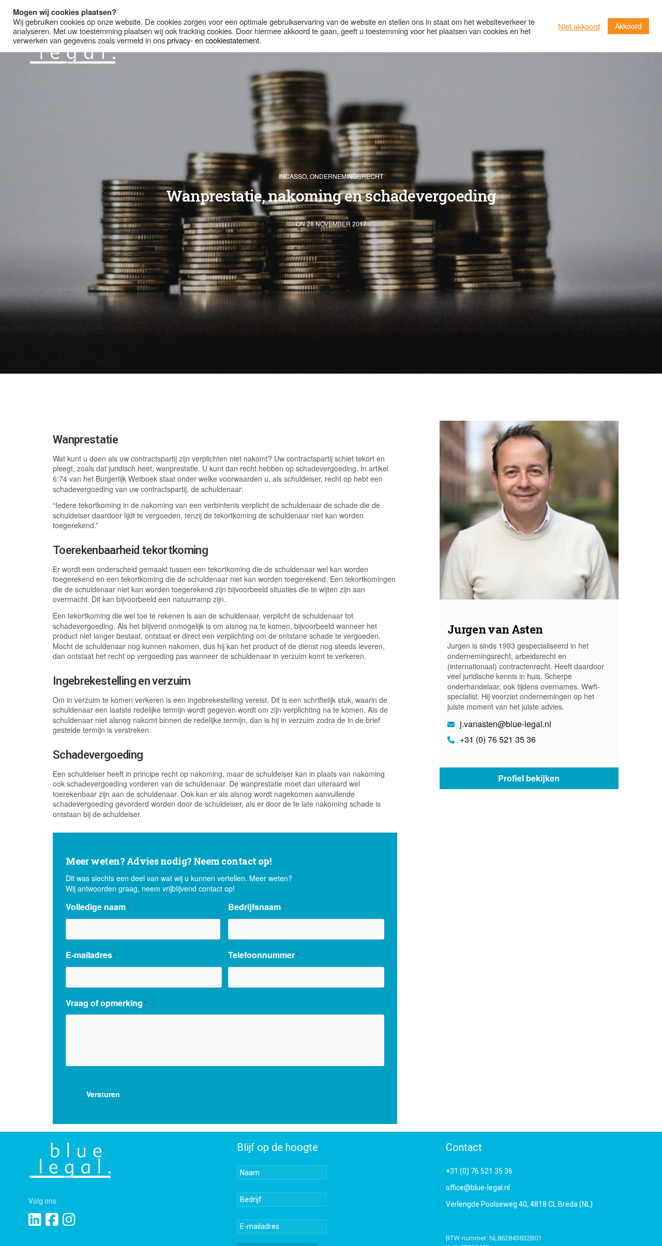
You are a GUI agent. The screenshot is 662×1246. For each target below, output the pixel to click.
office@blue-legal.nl (478, 1187)
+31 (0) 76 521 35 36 (497, 739)
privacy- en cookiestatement (213, 40)
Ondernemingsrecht (346, 176)
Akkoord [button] (628, 26)
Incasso (293, 176)
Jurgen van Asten (495, 629)
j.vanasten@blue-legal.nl (504, 724)
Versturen (103, 1094)
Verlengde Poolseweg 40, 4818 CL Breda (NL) (519, 1204)
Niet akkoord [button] (579, 26)
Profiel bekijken (529, 778)
